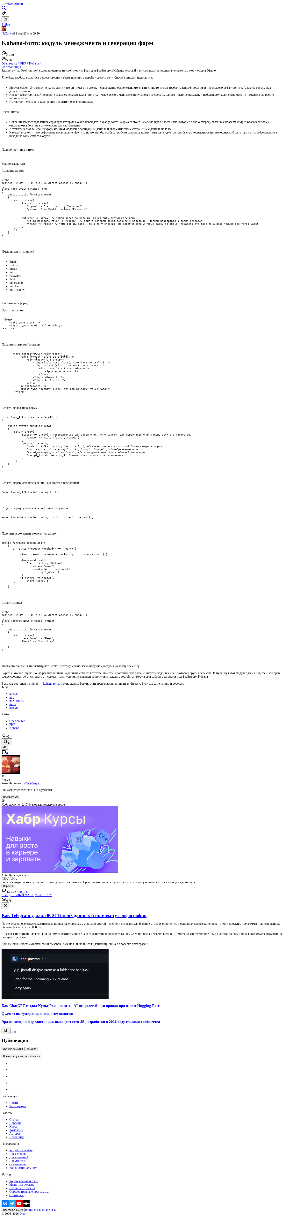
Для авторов (17, 1153)
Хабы (13, 1126)
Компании (16, 1130)
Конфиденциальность (23, 1167)
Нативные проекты (22, 1188)
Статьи (14, 1119)
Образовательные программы (29, 1191)
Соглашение (17, 1164)
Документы (17, 1160)
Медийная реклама (21, 1184)
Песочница (16, 1137)
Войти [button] (6, 24)
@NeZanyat (31, 783)
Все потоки (15, 3)
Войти (13, 1102)
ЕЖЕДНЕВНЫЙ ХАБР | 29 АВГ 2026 (27, 895)
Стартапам (16, 1195)
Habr (22, 1213)
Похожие (31, 1048)
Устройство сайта (20, 1150)
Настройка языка (13, 1209)
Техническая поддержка (40, 1209)
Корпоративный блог (23, 1181)
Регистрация (17, 1106)
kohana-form (51, 683)
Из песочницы (11, 67)
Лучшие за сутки (13, 1048)
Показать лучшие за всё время (21, 1056)
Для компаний (18, 1157)
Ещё (13, 1031)
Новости (15, 1123)
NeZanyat (8, 33)
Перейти (8, 886)
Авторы (14, 1133)
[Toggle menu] (3, 4)
